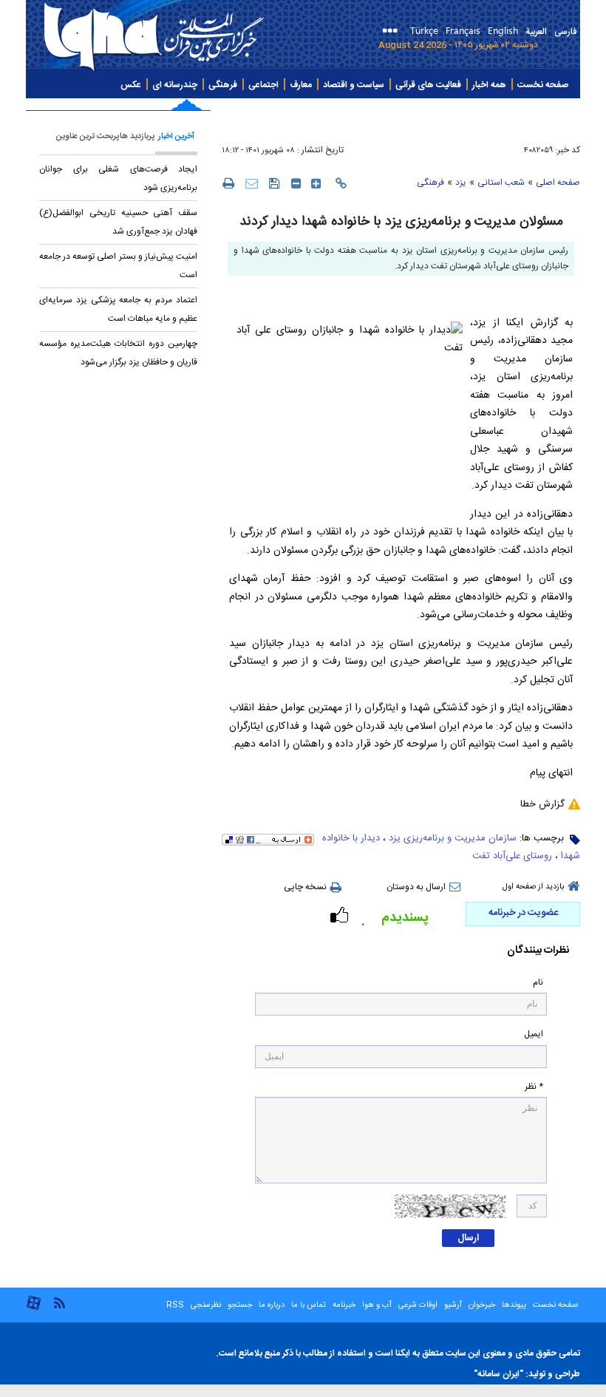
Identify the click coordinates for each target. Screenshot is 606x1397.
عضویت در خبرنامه (523, 913)
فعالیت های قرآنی (428, 85)
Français (463, 30)
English (503, 30)
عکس (130, 85)
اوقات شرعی (417, 1305)
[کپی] (341, 183)
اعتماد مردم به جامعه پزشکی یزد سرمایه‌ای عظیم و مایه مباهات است (118, 309)
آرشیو (452, 1305)
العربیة (536, 31)
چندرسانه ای (174, 85)
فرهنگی (222, 85)
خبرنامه (344, 1305)
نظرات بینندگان (538, 950)
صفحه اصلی (558, 182)
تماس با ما (308, 1305)
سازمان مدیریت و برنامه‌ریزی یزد (453, 838)
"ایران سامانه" (498, 1374)
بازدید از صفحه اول (533, 887)
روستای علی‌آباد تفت (512, 856)
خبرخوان (482, 1305)
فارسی (565, 31)
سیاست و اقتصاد (353, 85)
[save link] (274, 183)
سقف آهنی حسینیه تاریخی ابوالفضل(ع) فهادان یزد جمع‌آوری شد (118, 222)
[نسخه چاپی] (228, 182)
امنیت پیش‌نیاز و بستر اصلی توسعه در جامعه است (118, 265)
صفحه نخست (542, 85)
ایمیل (533, 1034)
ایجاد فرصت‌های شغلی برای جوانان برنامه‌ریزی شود (118, 178)
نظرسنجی (206, 1305)
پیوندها (514, 1305)
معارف (301, 85)
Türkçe (424, 30)
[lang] (392, 32)
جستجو (238, 1305)
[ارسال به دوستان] (251, 183)
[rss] (59, 1302)
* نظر (534, 1087)
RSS (175, 1305)
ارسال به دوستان (416, 887)
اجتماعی (263, 85)
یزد (460, 182)
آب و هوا (377, 1305)
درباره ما (272, 1305)
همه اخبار (489, 85)
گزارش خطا (542, 804)
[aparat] (33, 1308)
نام (538, 982)
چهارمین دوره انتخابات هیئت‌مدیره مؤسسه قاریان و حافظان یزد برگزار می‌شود (118, 353)
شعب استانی (501, 182)
